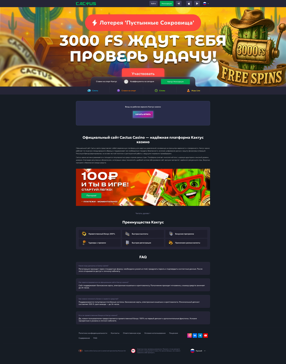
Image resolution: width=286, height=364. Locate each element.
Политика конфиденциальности (93, 333)
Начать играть (143, 114)
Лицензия (173, 333)
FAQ (95, 338)
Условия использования (155, 333)
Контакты (115, 333)
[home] (86, 3)
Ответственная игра (132, 333)
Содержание (84, 338)
